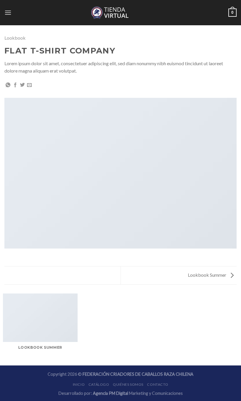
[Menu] (7, 12)
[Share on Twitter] (22, 85)
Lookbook (15, 38)
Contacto (157, 384)
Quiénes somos (128, 384)
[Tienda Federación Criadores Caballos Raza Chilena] (120, 12)
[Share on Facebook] (15, 85)
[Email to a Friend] (29, 85)
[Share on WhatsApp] (8, 85)
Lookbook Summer (207, 275)
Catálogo (98, 384)
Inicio (79, 384)
